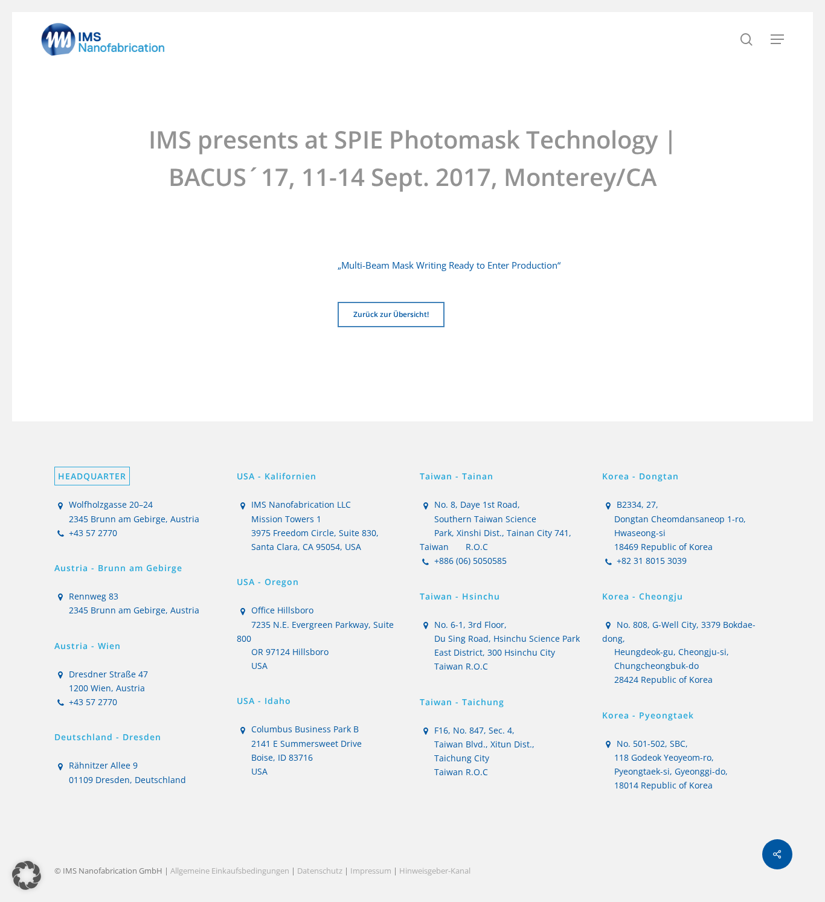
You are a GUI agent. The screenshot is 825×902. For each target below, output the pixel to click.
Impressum (370, 870)
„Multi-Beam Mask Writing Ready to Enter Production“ (449, 265)
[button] (777, 39)
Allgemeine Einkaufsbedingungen (229, 870)
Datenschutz (319, 870)
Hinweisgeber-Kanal (434, 870)
